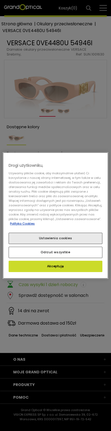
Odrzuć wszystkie (55, 252)
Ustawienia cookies (55, 238)
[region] (55, 215)
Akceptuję (55, 266)
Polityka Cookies (22, 223)
